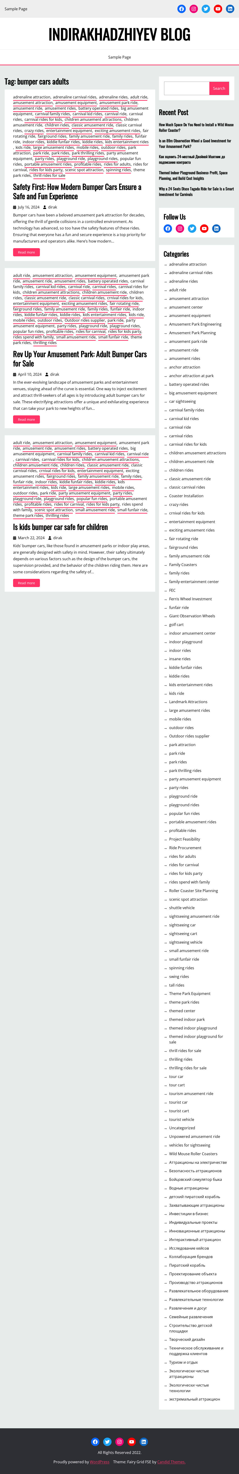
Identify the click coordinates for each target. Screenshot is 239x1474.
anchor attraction (184, 367)
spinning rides (118, 169)
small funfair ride (113, 337)
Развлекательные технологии (196, 1299)
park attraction (182, 744)
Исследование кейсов (189, 1248)
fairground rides (52, 136)
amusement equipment (76, 102)
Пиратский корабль (187, 1265)
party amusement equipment (84, 493)
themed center (182, 1010)
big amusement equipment (193, 393)
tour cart (177, 1085)
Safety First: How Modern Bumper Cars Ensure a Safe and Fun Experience (77, 191)
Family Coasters (183, 564)
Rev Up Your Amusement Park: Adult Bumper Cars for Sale (80, 358)
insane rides (180, 658)
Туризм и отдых (183, 1362)
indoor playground (185, 641)
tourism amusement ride (191, 1093)
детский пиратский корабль (194, 1196)
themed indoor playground (193, 1028)
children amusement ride (104, 292)
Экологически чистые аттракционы (189, 1373)
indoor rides (33, 141)
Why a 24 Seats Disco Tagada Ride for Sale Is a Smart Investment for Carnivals (196, 191)
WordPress (99, 1461)
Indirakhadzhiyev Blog (119, 34)
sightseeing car (182, 925)
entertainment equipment (69, 130)
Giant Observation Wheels (192, 616)
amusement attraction (33, 102)
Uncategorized (182, 1127)
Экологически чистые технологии (189, 1388)
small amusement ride (76, 337)
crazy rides (34, 130)
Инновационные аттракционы (197, 1231)
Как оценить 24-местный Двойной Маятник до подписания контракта (192, 159)
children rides (57, 125)
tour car (176, 1076)
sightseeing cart (183, 933)
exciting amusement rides (117, 130)
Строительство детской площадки (190, 1328)
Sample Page (16, 8)
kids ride (23, 147)
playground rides (103, 158)
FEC (172, 590)
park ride (41, 153)
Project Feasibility (184, 839)
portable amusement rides (48, 164)
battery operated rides (98, 108)
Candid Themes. (171, 1461)
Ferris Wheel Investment (190, 598)
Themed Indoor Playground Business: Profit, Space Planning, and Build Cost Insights (193, 175)
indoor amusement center (192, 633)
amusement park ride (118, 102)
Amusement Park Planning (192, 332)
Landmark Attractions (188, 701)
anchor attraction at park (191, 375)
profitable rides (87, 164)
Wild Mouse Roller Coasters (193, 1153)
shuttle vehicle (182, 907)
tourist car (178, 1102)
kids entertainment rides (127, 141)
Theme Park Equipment (190, 993)
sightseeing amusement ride (194, 916)
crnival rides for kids (125, 297)
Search (219, 88)
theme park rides (28, 515)
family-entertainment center (194, 581)
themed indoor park (187, 1019)
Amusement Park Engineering (195, 324)
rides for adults (117, 164)
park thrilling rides (88, 153)
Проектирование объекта (193, 1273)
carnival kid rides (87, 113)
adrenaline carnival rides (74, 97)
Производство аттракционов (195, 1282)
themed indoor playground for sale (196, 1039)
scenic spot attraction (84, 169)
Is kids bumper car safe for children (60, 526)
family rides (122, 136)
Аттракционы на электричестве (198, 1162)
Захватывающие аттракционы (196, 1205)
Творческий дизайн (187, 1339)
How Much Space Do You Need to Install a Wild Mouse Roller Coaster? (196, 127)
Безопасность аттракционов (195, 1170)
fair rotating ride (124, 303)
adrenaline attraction (31, 97)
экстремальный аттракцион (194, 1399)
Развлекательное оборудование (198, 1290)
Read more (29, 253)
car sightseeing (182, 401)
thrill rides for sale (49, 175)
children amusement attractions (93, 119)
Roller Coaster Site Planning (193, 890)
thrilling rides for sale (188, 1068)
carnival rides (104, 286)
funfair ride (120, 309)
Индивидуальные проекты (193, 1222)
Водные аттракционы (188, 1188)
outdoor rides (113, 147)
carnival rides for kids (43, 119)
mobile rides (87, 147)
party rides (44, 158)
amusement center (186, 307)
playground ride (71, 158)
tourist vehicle (181, 1119)
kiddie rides (92, 141)
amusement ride (27, 108)
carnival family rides (52, 113)
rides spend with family (33, 337)
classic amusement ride (92, 125)
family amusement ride (89, 136)
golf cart (176, 624)
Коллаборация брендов (191, 1256)
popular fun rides (28, 331)
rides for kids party (46, 169)
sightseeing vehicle (185, 942)
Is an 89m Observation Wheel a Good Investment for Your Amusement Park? (195, 143)
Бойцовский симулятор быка (195, 1179)
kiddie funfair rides (63, 141)
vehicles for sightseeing (189, 1145)
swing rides (179, 976)
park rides (60, 153)
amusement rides (60, 108)
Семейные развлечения (191, 1316)
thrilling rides (45, 342)
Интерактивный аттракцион (195, 1239)
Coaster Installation (186, 495)
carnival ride (116, 113)
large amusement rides (53, 147)
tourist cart (179, 1110)
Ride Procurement (185, 847)
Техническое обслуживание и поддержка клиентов (196, 1350)
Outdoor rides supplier (85, 320)
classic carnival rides (87, 297)
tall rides (176, 985)
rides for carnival (90, 331)
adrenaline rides (113, 97)
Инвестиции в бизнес (188, 1213)
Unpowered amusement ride (194, 1136)
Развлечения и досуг (188, 1308)
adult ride (138, 97)
